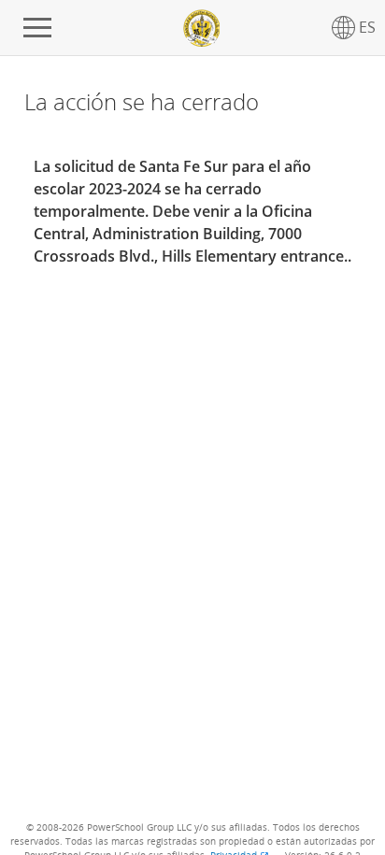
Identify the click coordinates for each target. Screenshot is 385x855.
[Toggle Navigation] (37, 28)
